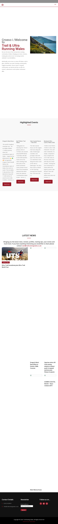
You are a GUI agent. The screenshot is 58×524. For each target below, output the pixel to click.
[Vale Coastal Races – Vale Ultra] (35, 133)
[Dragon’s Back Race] (8, 133)
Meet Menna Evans (36, 490)
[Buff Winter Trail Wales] (22, 133)
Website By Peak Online (29, 521)
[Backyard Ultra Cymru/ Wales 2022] (49, 133)
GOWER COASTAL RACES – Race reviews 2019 (49, 383)
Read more (7, 184)
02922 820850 (7, 503)
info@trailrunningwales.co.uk (11, 506)
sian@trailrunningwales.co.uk (31, 246)
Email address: (25, 504)
